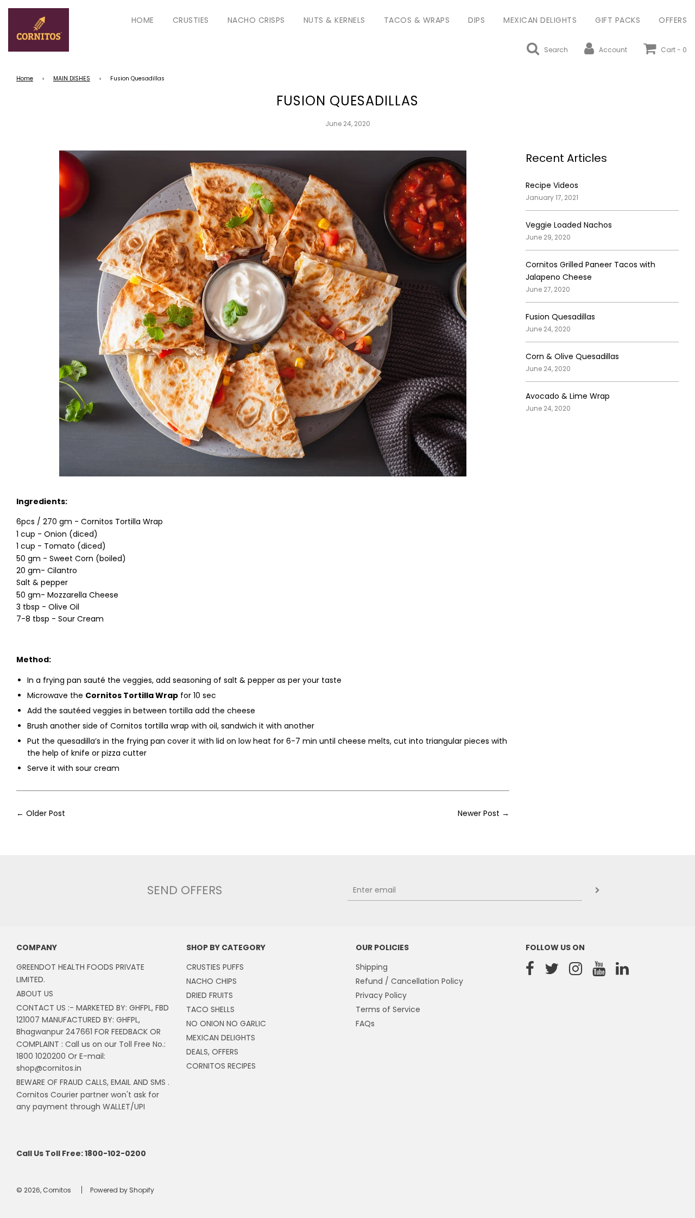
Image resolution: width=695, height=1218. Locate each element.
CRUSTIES (191, 20)
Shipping (372, 967)
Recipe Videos (552, 185)
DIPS (476, 20)
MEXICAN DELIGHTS (540, 20)
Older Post (45, 813)
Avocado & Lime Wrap (568, 396)
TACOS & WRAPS (417, 20)
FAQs (365, 1023)
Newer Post (479, 813)
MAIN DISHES (71, 78)
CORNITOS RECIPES (221, 1065)
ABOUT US (34, 993)
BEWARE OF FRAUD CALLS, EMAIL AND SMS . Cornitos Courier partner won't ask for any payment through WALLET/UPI (92, 1094)
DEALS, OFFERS (212, 1051)
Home (24, 78)
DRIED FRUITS (209, 995)
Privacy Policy (381, 995)
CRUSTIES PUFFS (215, 967)
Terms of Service (388, 1009)
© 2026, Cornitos (43, 1190)
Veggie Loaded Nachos (569, 224)
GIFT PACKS (617, 20)
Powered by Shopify (122, 1190)
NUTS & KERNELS (334, 20)
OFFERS (673, 20)
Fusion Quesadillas (560, 316)
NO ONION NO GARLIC (226, 1023)
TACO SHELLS (210, 1009)
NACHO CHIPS (211, 981)
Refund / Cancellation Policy (409, 981)
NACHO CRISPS (256, 20)
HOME (142, 20)
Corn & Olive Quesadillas (572, 356)
